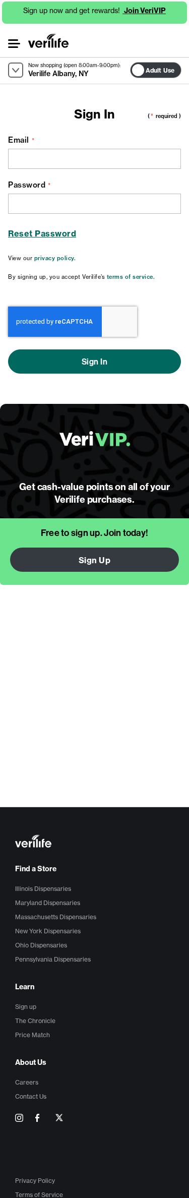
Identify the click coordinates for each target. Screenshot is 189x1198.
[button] (14, 43)
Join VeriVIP (144, 10)
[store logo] (48, 41)
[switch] (184, 68)
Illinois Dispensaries (43, 888)
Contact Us (30, 1096)
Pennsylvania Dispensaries (53, 959)
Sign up (25, 1006)
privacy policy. (55, 258)
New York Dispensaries (48, 931)
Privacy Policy (35, 1180)
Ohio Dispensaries (41, 945)
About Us (30, 1062)
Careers (26, 1082)
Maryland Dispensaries (47, 903)
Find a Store (35, 868)
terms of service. (131, 276)
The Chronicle (35, 1021)
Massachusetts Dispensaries (55, 917)
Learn (24, 986)
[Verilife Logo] (96, 842)
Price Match (32, 1035)
